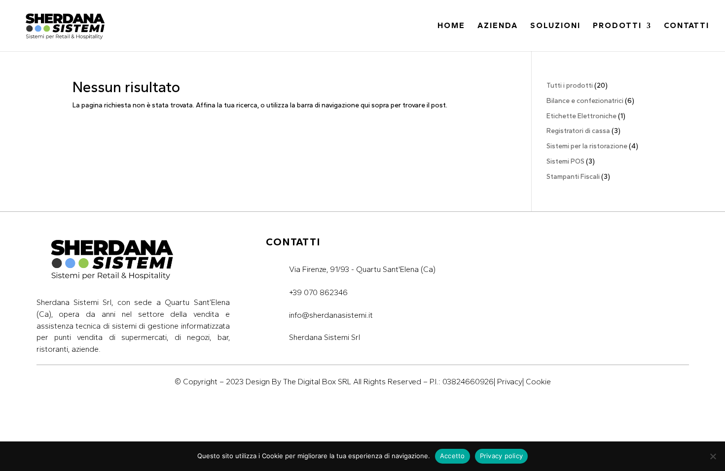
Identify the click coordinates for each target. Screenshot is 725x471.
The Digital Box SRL (317, 381)
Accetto (452, 456)
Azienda (497, 26)
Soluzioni (555, 26)
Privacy (509, 381)
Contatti (686, 26)
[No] (713, 456)
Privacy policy (501, 456)
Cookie (538, 381)
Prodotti (617, 26)
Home (451, 26)
